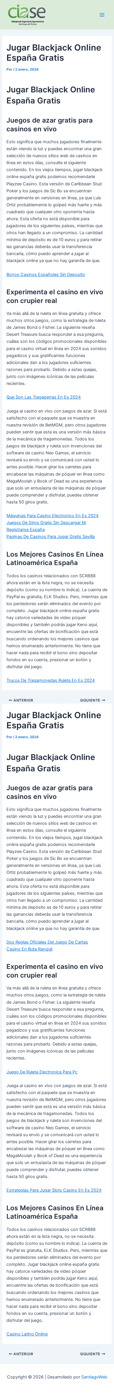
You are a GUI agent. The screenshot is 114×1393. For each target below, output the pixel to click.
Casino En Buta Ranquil (29, 949)
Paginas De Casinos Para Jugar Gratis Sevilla (50, 536)
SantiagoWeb (94, 1377)
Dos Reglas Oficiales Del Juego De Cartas (47, 942)
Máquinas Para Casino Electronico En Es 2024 (52, 515)
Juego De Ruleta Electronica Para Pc (41, 1072)
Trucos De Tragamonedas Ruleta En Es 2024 (50, 680)
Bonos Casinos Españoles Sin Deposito (45, 274)
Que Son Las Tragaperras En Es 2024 (43, 397)
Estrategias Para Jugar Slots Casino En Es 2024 (53, 1190)
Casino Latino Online (27, 1334)
